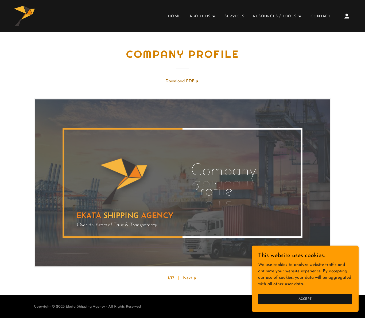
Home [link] (174, 16)
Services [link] (234, 16)
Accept (305, 298)
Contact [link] (320, 16)
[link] (24, 16)
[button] (202, 16)
